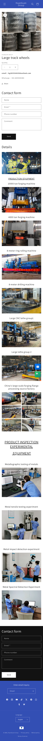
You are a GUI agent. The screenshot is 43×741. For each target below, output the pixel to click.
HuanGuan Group (13, 732)
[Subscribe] (32, 691)
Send (9, 136)
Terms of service (22, 736)
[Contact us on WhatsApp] (38, 374)
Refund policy (36, 732)
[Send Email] (38, 367)
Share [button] (6, 84)
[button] (4, 4)
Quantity (4, 63)
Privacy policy (25, 732)
